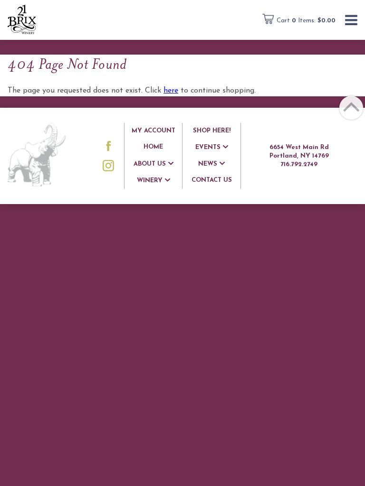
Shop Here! (212, 131)
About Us (150, 164)
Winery (150, 181)
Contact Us (212, 180)
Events (208, 147)
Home (153, 147)
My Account (153, 131)
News (207, 164)
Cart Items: (306, 21)
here (170, 90)
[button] (351, 21)
